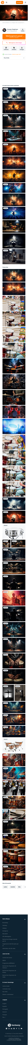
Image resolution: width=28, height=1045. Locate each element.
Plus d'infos (6, 57)
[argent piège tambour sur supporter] (13, 530)
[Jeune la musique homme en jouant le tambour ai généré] (6, 543)
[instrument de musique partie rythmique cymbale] (8, 701)
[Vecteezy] (2, 2)
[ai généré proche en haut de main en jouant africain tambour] (13, 668)
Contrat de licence (7, 993)
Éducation (5, 969)
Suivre (22, 31)
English (4, 1039)
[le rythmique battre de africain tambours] (13, 876)
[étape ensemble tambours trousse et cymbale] (9, 551)
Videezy (4, 963)
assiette (13, 922)
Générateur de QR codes (8, 984)
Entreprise (5, 966)
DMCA (4, 996)
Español (4, 1042)
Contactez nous (6, 1024)
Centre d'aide (5, 1021)
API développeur (6, 972)
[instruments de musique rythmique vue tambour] (10, 850)
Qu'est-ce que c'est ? (16, 54)
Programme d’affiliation (8, 998)
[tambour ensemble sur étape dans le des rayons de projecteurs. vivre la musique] (13, 120)
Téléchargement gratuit (14, 36)
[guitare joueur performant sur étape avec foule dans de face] (13, 106)
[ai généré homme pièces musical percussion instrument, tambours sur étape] (13, 365)
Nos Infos (4, 1027)
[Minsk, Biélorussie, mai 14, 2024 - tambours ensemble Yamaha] (5, 839)
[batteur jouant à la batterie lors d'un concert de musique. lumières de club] (13, 425)
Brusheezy (5, 958)
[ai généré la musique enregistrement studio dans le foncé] (13, 732)
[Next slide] (21, 922)
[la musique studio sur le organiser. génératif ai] (13, 225)
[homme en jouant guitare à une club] (13, 187)
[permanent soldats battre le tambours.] (13, 812)
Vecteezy (4, 961)
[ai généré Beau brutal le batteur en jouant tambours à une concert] (13, 784)
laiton (5, 922)
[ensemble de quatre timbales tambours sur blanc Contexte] (13, 770)
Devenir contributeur (7, 1030)
